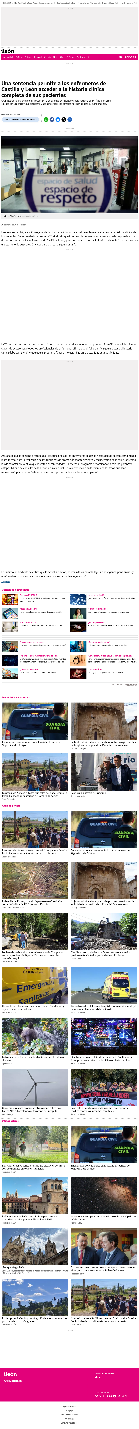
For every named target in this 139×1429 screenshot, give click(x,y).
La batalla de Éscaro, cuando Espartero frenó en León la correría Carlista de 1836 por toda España (33, 903)
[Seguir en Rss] (126, 1396)
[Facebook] (52, 119)
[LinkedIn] (69, 119)
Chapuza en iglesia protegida (110, 3)
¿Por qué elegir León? (14, 1267)
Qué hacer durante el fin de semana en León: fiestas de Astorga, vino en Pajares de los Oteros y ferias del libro (101, 1058)
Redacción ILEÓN (9, 1012)
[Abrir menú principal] (136, 51)
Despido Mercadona (127, 3)
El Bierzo (70, 57)
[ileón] (19, 1374)
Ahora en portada (11, 805)
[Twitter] (63, 119)
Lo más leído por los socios (16, 697)
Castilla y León (83, 57)
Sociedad (38, 57)
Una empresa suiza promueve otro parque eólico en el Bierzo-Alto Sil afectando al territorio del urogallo (32, 1109)
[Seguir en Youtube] (114, 1396)
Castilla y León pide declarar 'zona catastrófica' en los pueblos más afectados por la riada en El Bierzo (100, 954)
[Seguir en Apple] (100, 1377)
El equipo (69, 1410)
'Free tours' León (95, 3)
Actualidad (8, 57)
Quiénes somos (69, 1406)
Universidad (58, 57)
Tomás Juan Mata (78, 796)
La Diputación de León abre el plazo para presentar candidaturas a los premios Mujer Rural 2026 (31, 1218)
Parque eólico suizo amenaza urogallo (44, 3)
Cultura (28, 57)
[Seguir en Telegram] (107, 1396)
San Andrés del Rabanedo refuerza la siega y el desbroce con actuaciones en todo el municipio (33, 1167)
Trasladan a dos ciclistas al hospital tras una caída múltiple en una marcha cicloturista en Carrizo (104, 1007)
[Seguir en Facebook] (104, 1396)
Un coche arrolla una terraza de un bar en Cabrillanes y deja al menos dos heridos (33, 1007)
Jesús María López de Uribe (13, 907)
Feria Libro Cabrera (83, 3)
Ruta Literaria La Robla (25, 3)
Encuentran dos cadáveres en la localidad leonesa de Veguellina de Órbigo (31, 743)
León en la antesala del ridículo (88, 793)
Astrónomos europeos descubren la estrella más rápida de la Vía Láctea (103, 1218)
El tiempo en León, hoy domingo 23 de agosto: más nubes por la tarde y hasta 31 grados (34, 1320)
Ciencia (47, 57)
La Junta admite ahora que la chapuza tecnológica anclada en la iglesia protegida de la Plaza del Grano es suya (104, 743)
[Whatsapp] (46, 119)
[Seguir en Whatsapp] (123, 1396)
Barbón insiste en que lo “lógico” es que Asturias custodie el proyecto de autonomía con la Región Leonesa (103, 1269)
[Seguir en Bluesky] (96, 1396)
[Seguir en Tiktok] (119, 1396)
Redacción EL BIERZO (11, 961)
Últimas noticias (10, 1121)
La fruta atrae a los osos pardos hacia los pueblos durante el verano (34, 1058)
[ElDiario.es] (127, 57)
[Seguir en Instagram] (110, 1396)
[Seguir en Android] (96, 1377)
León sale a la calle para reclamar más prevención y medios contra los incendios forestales (99, 1109)
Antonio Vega (7, 1114)
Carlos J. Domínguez (79, 748)
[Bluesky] (58, 119)
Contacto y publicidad (69, 1423)
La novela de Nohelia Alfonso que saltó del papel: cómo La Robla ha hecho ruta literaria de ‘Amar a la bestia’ (34, 794)
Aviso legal (69, 1419)
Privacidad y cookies (69, 1414)
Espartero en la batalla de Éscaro (66, 3)
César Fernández (8, 799)
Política (18, 57)
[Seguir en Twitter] (100, 1396)
